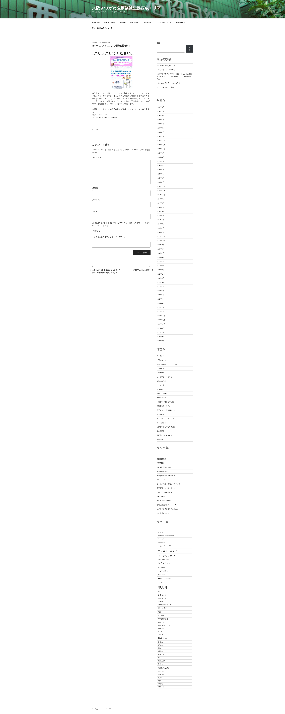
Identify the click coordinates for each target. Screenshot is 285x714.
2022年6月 (160, 291)
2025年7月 (160, 161)
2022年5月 (160, 295)
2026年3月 (160, 128)
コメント (97, 158)
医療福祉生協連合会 (164, 467)
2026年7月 (160, 111)
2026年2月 (160, 132)
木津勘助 (160, 642)
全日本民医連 (161, 459)
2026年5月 (160, 120)
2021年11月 (161, 320)
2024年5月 (160, 216)
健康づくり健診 (109, 22)
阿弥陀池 (160, 684)
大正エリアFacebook (164, 501)
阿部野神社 (161, 687)
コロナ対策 (160, 373)
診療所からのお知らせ (164, 435)
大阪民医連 (160, 414)
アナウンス (98, 129)
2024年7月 (160, 207)
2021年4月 (160, 332)
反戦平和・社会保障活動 (165, 402)
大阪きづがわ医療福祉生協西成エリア (126, 8)
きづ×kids (160, 532)
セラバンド (164, 563)
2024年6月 (160, 211)
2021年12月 (161, 316)
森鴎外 (160, 648)
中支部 (163, 587)
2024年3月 (160, 224)
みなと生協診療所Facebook (166, 505)
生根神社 (160, 664)
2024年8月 (160, 203)
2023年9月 (160, 245)
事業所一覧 (96, 22)
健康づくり (162, 595)
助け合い (160, 601)
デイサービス (162, 567)
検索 (158, 43)
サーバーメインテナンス (164, 559)
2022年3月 (160, 303)
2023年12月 (161, 236)
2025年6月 (160, 165)
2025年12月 (161, 140)
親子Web (160, 678)
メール (96, 200)
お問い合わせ (134, 22)
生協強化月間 (161, 661)
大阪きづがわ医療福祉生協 (166, 410)
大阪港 (160, 612)
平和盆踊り (161, 628)
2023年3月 (160, 266)
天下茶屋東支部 (163, 619)
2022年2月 (160, 307)
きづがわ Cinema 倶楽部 (166, 535)
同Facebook (161, 480)
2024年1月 (160, 232)
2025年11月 (161, 145)
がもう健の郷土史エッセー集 (102, 28)
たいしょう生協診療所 (164, 492)
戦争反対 (160, 634)
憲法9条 (160, 631)
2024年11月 (161, 190)
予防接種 (122, 22)
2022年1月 (160, 311)
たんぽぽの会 (161, 542)
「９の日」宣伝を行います (166, 65)
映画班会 (162, 638)
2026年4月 (160, 124)
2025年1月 (160, 182)
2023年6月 (160, 257)
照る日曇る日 (180, 22)
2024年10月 (161, 195)
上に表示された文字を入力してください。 (109, 237)
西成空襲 (161, 674)
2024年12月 (161, 186)
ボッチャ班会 (163, 571)
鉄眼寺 (160, 681)
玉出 (159, 658)
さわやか (161, 539)
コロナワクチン (166, 555)
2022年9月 (160, 278)
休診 (159, 591)
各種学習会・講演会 (164, 406)
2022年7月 (160, 286)
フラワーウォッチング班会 (166, 70)
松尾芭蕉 (160, 645)
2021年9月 (160, 328)
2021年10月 (161, 324)
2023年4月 (160, 261)
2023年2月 (160, 270)
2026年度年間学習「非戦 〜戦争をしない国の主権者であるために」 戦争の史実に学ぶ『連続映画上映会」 (174, 76)
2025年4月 (160, 174)
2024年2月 (160, 228)
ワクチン (161, 582)
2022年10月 (161, 274)
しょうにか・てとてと (163, 22)
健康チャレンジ (162, 598)
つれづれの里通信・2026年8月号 (168, 83)
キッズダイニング (167, 551)
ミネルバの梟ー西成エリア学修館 (168, 484)
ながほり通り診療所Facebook (167, 509)
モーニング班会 (164, 578)
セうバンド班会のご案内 (165, 87)
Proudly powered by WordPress (103, 709)
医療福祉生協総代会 (164, 605)
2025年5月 (160, 170)
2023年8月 (160, 249)
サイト (95, 211)
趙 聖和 (108, 42)
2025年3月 (160, 178)
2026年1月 (160, 136)
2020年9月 (160, 336)
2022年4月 (160, 299)
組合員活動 (147, 22)
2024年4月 (160, 220)
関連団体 (160, 439)
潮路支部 (161, 654)
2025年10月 (161, 149)
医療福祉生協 (161, 398)
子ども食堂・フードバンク (166, 418)
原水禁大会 (162, 608)
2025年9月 (160, 153)
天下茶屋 (161, 615)
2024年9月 (160, 199)
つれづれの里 (161, 381)
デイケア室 (160, 385)
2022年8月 (160, 282)
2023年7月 (160, 253)
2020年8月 (160, 341)
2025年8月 (160, 157)
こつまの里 (160, 368)
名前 (95, 188)
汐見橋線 (160, 651)
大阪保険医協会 (162, 471)
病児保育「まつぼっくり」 (166, 488)
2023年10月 (161, 241)
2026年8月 (160, 107)
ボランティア (162, 575)
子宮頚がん (161, 622)
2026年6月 (160, 115)
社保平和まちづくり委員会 (166, 427)
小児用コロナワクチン (164, 625)
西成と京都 (161, 671)
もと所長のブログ (163, 513)
